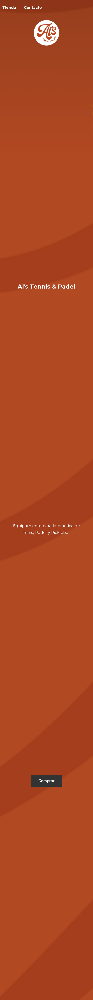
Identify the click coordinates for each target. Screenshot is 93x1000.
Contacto (33, 7)
